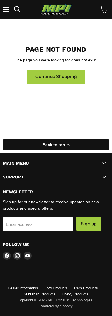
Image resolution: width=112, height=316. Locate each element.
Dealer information (23, 288)
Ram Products (86, 288)
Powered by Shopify (56, 306)
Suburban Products (39, 294)
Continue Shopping (56, 76)
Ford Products (56, 288)
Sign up (89, 223)
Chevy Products (75, 294)
